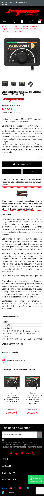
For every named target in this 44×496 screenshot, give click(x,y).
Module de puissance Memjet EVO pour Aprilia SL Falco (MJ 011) (11, 398)
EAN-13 (5, 344)
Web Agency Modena (24, 492)
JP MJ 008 (32, 409)
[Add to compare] (32, 171)
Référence (6, 105)
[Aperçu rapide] (18, 388)
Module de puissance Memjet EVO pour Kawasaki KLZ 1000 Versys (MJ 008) (32, 399)
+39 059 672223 (8, 2)
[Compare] (18, 383)
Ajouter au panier (24, 164)
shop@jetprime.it (23, 2)
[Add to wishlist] (11, 171)
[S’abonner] (39, 435)
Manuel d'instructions (16, 360)
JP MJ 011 (12, 409)
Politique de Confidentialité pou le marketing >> (22, 447)
